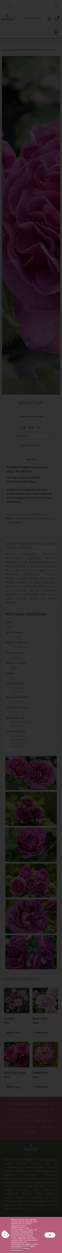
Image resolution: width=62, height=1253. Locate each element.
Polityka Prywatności (20, 1249)
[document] (31, 626)
